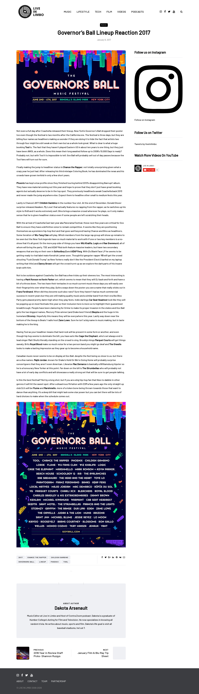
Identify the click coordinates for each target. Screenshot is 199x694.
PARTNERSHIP (58, 681)
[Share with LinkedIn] (113, 557)
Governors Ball (27, 562)
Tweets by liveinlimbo (145, 144)
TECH (98, 11)
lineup (42, 562)
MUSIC (67, 11)
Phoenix (55, 562)
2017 (21, 557)
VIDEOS (121, 11)
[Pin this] (116, 557)
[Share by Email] (124, 557)
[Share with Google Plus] (109, 557)
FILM (109, 11)
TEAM (44, 681)
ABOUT (20, 681)
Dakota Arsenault (71, 608)
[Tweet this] (106, 557)
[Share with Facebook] (102, 557)
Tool (66, 562)
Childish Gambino (59, 557)
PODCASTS (137, 11)
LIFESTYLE (83, 11)
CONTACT (32, 681)
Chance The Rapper (37, 557)
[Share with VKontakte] (120, 557)
